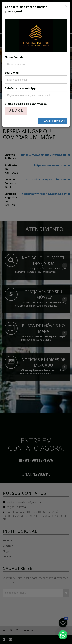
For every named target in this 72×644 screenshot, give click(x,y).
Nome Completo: (16, 57)
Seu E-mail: (12, 72)
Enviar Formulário (54, 120)
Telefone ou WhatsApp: (20, 88)
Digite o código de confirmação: (26, 104)
